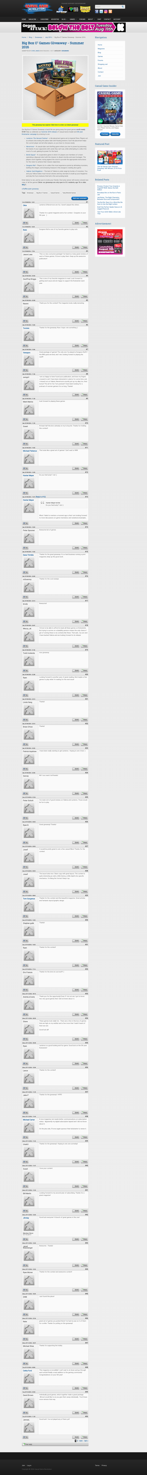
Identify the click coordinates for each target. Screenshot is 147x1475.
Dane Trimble (28, 555)
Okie (25, 205)
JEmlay (26, 1218)
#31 (86, 945)
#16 (86, 576)
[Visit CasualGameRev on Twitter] (101, 11)
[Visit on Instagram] (106, 11)
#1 (87, 202)
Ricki (25, 230)
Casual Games (55, 193)
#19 (86, 650)
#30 (86, 920)
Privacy (104, 1465)
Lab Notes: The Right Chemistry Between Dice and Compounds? (108, 198)
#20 (86, 674)
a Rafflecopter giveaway (30, 189)
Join (99, 76)
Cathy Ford (27, 1371)
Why (23, 185)
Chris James (35, 51)
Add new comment (79, 198)
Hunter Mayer (28, 475)
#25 (86, 797)
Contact (107, 19)
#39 (86, 1141)
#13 (86, 497)
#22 (86, 724)
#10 (86, 423)
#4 (87, 276)
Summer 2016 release (49, 132)
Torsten (26, 328)
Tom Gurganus (29, 899)
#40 (86, 1165)
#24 (86, 773)
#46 (86, 1318)
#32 (86, 969)
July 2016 (48, 37)
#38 (86, 1116)
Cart (99, 19)
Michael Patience (30, 451)
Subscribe (45, 19)
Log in (29, 1465)
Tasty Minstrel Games (69, 193)
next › (81, 1441)
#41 (86, 1190)
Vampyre (26, 353)
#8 (87, 374)
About (90, 19)
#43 (86, 1243)
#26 (86, 822)
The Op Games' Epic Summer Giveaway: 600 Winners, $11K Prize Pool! (109, 168)
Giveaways (38, 37)
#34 (86, 1018)
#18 (86, 625)
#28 (86, 871)
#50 (86, 1416)
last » (86, 1441)
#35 (86, 1043)
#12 (86, 472)
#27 (86, 846)
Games (72, 19)
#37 (86, 1092)
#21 (86, 699)
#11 (86, 448)
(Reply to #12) (41, 497)
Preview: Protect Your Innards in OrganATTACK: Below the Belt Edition (108, 188)
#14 (86, 527)
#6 (87, 325)
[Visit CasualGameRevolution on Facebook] (96, 11)
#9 (87, 398)
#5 (87, 300)
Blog (64, 19)
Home (24, 19)
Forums (82, 19)
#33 (86, 994)
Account (117, 19)
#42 (86, 1215)
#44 (86, 1269)
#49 (86, 1392)
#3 (87, 251)
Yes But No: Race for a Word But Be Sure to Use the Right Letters (110, 203)
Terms (97, 1465)
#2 (87, 227)
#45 (86, 1294)
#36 (86, 1067)
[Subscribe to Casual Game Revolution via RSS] (110, 11)
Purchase (105, 134)
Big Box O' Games (42, 193)
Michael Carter (29, 1120)
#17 (86, 601)
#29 (86, 895)
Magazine (32, 19)
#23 (86, 748)
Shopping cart (103, 64)
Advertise (55, 19)
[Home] (38, 8)
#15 (86, 552)
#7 (87, 349)
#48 (86, 1367)
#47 (86, 1343)
